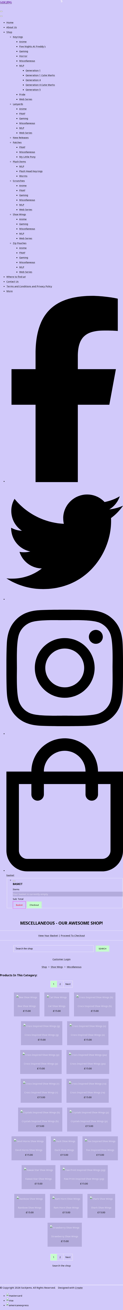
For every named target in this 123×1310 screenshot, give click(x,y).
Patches (17, 142)
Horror (23, 56)
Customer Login (61, 959)
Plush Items (19, 161)
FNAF (22, 113)
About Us (11, 27)
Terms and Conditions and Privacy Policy (29, 286)
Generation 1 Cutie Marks (40, 75)
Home (9, 22)
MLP (21, 65)
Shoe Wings (19, 214)
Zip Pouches (19, 243)
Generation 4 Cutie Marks (40, 84)
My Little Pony (27, 156)
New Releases (21, 137)
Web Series (25, 99)
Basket (19, 905)
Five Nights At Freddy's (32, 46)
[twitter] (64, 599)
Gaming (23, 51)
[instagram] (64, 733)
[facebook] (64, 481)
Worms (23, 176)
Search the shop (61, 1265)
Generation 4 (33, 80)
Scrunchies (19, 180)
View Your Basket (48, 935)
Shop (9, 32)
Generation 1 (33, 70)
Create (79, 1287)
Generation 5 (33, 89)
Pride (22, 94)
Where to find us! (16, 276)
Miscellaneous (27, 60)
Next (68, 984)
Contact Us (12, 281)
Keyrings (18, 36)
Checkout (34, 905)
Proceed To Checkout (73, 935)
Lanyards (18, 104)
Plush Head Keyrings (31, 171)
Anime (23, 41)
